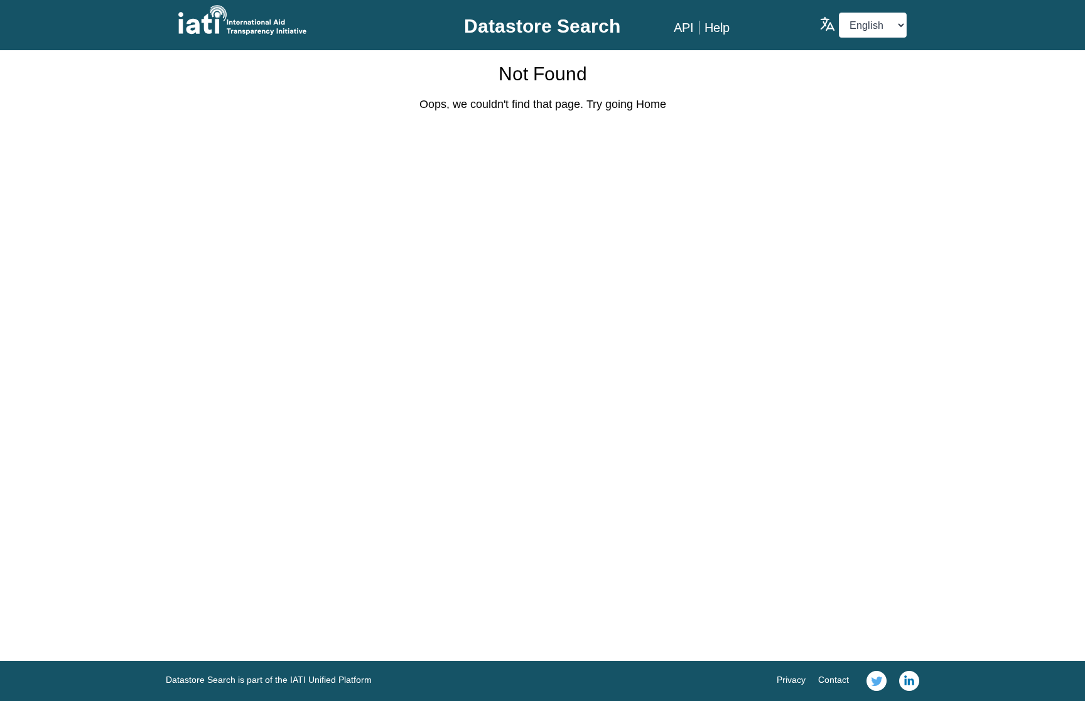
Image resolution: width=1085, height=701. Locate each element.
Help (717, 28)
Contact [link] (833, 680)
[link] (876, 681)
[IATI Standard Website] (299, 20)
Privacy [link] (791, 680)
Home (651, 104)
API (684, 28)
